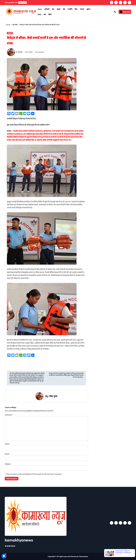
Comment (9, 415)
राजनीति (70, 9)
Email (7, 454)
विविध (50, 14)
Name (7, 444)
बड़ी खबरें (46, 9)
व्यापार (39, 14)
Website (8, 464)
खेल (64, 9)
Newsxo (74, 556)
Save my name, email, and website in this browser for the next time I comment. (34, 474)
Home (40, 9)
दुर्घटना (88, 9)
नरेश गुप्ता (53, 396)
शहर (53, 9)
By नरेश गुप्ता (19, 52)
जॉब (45, 14)
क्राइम (58, 9)
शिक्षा (76, 9)
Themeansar (83, 556)
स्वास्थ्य (82, 9)
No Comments (39, 52)
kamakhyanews (19, 539)
